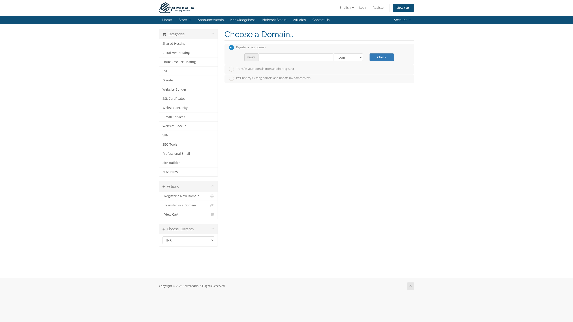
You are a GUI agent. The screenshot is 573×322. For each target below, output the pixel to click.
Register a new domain (251, 47)
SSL (165, 71)
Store (184, 20)
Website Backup (174, 126)
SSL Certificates (173, 99)
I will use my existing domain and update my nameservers (273, 78)
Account (401, 20)
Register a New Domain (180, 196)
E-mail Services (173, 117)
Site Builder (171, 163)
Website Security (175, 108)
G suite (167, 80)
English (346, 7)
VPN (165, 135)
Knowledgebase (243, 20)
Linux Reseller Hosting (179, 62)
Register (379, 7)
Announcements (211, 20)
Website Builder (174, 89)
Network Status (274, 20)
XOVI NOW (170, 172)
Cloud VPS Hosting (176, 53)
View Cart (403, 8)
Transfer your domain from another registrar (265, 69)
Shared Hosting (174, 44)
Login (363, 7)
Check (381, 57)
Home (167, 20)
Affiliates (299, 20)
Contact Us (320, 20)
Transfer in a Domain (179, 205)
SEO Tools (169, 144)
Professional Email (176, 154)
